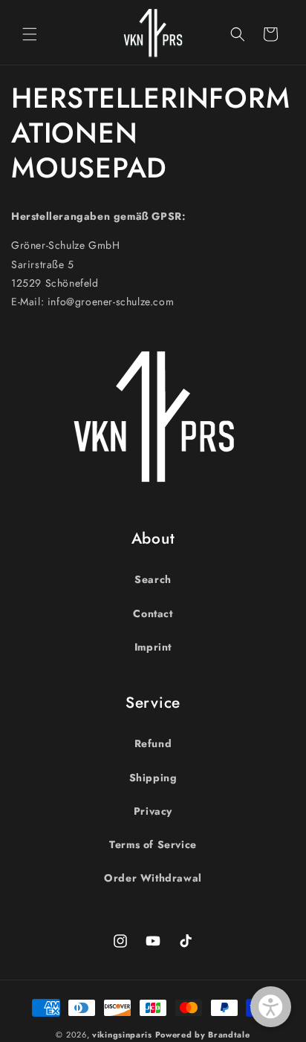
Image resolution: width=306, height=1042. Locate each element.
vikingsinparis (122, 1035)
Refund (153, 743)
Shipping (153, 777)
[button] (29, 34)
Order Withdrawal (153, 877)
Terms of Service (153, 844)
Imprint (153, 646)
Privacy (153, 811)
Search (153, 579)
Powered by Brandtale (202, 1035)
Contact (152, 613)
